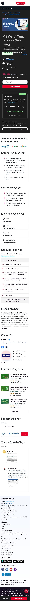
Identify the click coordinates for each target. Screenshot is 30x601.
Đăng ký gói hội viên (15, 112)
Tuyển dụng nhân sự (6, 554)
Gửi (24, 434)
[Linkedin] (6, 569)
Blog (2, 526)
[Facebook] (2, 569)
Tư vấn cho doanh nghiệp (15, 129)
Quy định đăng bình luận (14, 434)
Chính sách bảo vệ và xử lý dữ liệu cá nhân (12, 532)
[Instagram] (15, 569)
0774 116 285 (8, 503)
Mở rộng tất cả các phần (8, 256)
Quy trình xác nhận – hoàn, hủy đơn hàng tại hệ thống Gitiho (13, 540)
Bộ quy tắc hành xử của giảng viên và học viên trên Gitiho (14, 535)
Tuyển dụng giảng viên (7, 552)
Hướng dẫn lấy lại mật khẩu (8, 515)
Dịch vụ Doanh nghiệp (7, 550)
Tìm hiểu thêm (11, 102)
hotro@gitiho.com (9, 501)
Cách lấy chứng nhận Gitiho (8, 543)
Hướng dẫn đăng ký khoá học (9, 510)
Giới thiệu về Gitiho (6, 524)
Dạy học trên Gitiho (6, 548)
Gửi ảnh (3, 434)
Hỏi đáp (3, 528)
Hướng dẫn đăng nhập (7, 512)
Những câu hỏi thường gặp (8, 508)
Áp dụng (24, 82)
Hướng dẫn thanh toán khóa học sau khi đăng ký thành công (14, 518)
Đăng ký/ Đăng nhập (6, 8)
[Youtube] (11, 569)
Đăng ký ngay (15, 86)
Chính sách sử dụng (6, 530)
